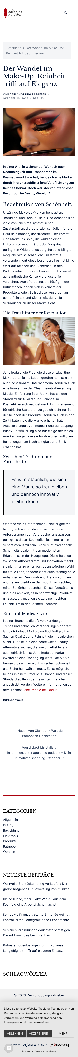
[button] (65, 12)
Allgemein (10, 820)
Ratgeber (10, 846)
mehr (63, 1033)
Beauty (38, 98)
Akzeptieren (39, 1033)
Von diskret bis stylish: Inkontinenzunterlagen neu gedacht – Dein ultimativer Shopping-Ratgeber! (39, 752)
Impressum (27, 1051)
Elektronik (10, 836)
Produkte (10, 841)
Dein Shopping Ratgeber (28, 94)
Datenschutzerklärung (45, 1051)
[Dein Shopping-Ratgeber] (13, 12)
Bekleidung (11, 830)
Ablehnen (15, 1033)
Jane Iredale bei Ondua (40, 690)
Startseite (14, 48)
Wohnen (9, 852)
